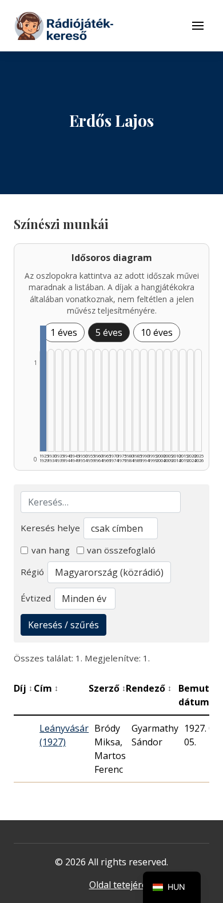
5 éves (108, 332)
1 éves (63, 332)
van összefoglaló (121, 550)
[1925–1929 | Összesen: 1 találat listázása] (43, 388)
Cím (46, 688)
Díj (23, 688)
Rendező (149, 688)
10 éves (157, 332)
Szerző (107, 688)
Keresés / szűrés (63, 625)
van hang (50, 550)
